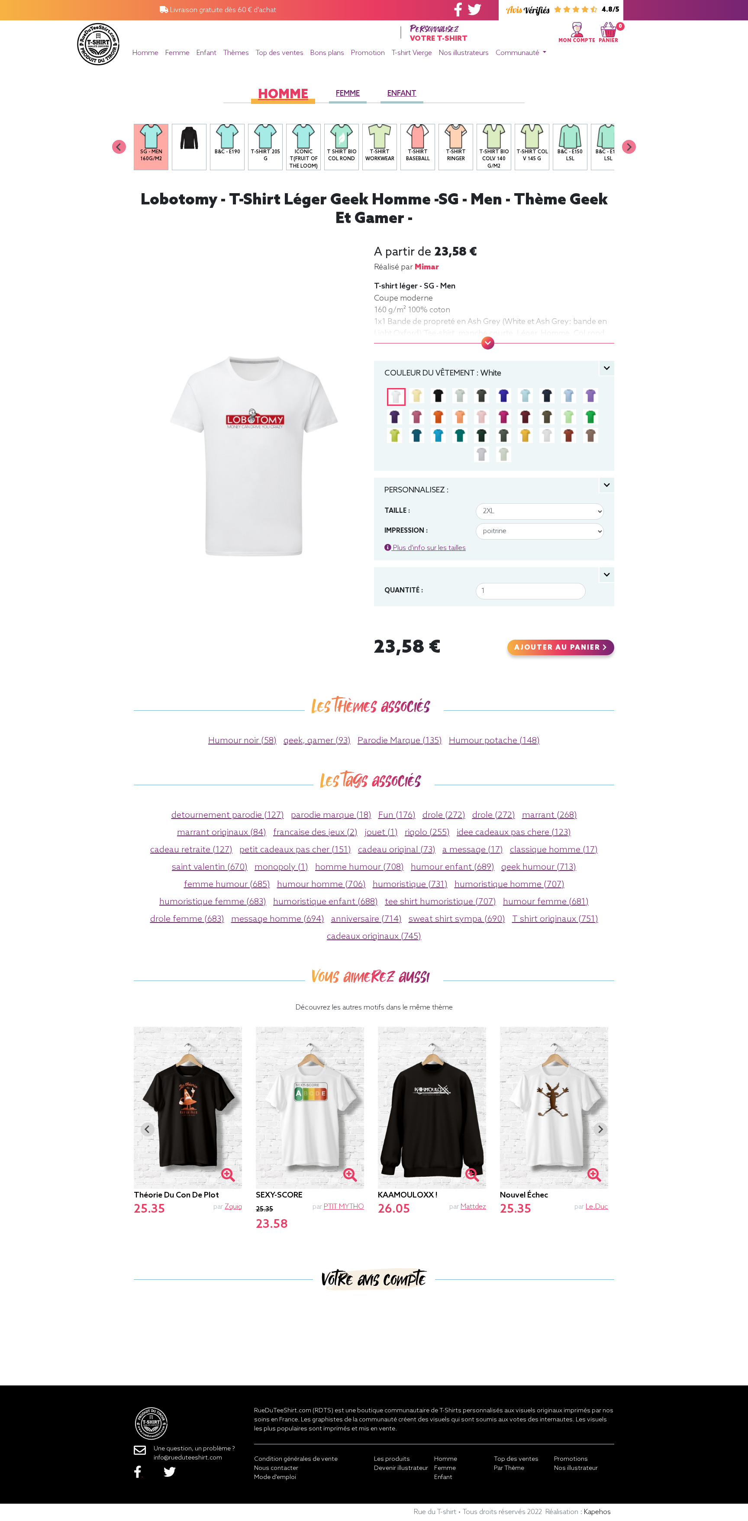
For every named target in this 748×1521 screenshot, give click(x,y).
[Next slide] (629, 147)
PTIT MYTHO (344, 1207)
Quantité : (403, 591)
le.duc (597, 1207)
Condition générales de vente (296, 1459)
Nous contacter (276, 1468)
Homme (145, 53)
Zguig (233, 1207)
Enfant (206, 53)
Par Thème (509, 1468)
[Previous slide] (119, 147)
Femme (177, 53)
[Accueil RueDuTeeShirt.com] (98, 42)
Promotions (571, 1459)
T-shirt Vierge (412, 53)
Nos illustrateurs (464, 53)
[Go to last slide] (148, 1129)
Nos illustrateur (576, 1468)
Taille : (397, 511)
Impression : (406, 531)
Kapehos (597, 1512)
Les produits (392, 1459)
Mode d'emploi (275, 1477)
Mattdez (473, 1207)
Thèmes (236, 53)
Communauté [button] (518, 53)
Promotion (368, 53)
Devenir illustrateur (401, 1468)
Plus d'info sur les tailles (428, 548)
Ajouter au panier (558, 648)
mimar (427, 267)
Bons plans (327, 53)
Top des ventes (279, 53)
